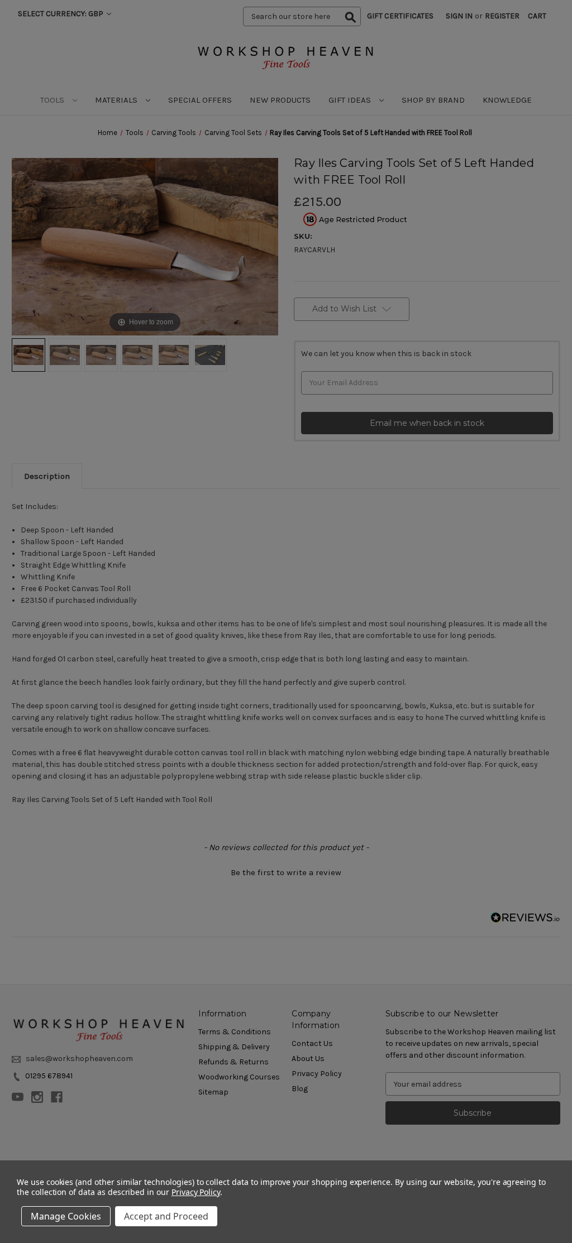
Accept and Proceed (166, 1216)
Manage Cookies (66, 1216)
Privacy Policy (195, 1192)
